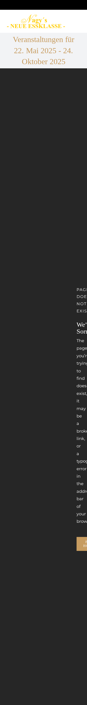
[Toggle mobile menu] (78, 24)
